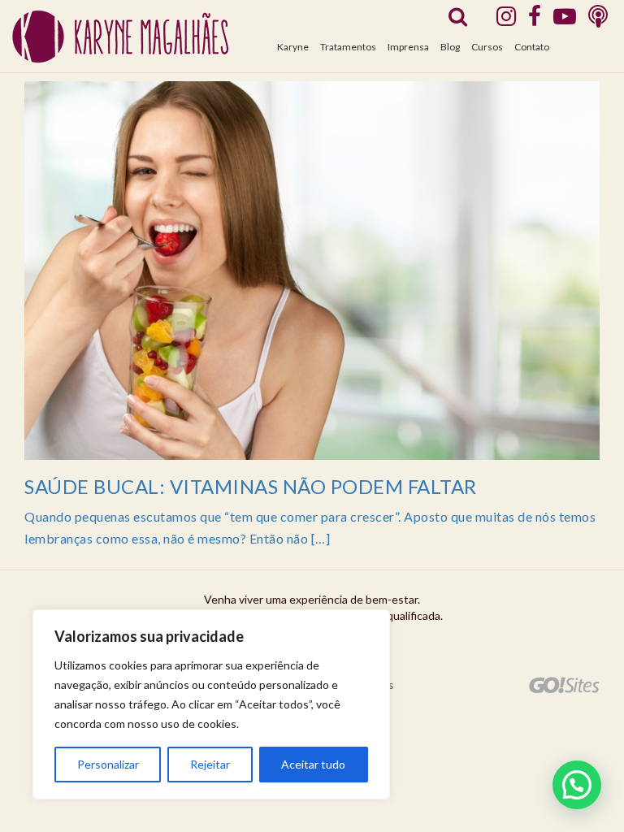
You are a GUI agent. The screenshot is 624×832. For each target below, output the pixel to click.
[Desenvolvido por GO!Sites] (564, 685)
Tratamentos (348, 47)
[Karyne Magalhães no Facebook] (534, 15)
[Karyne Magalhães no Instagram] (506, 15)
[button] (576, 784)
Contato (531, 47)
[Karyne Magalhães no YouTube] (564, 15)
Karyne (293, 47)
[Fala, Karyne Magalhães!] (598, 15)
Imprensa (408, 47)
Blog (450, 47)
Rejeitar (210, 764)
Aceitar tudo (313, 764)
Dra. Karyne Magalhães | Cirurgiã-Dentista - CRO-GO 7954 (120, 37)
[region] (211, 704)
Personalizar (108, 764)
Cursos (487, 47)
